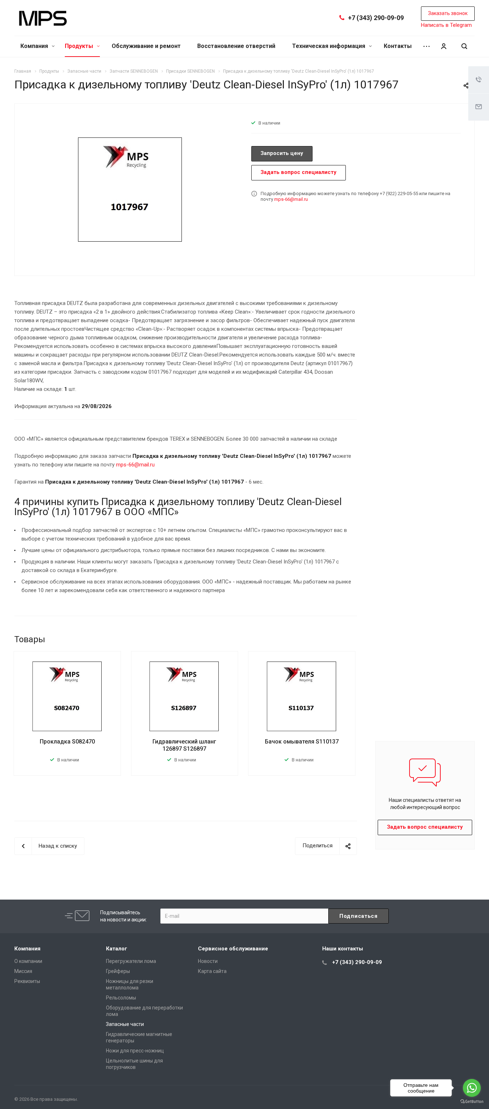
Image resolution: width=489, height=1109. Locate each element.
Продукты (80, 46)
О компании (28, 961)
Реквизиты (27, 981)
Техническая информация (329, 46)
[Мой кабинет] (443, 46)
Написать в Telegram (446, 25)
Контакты (398, 46)
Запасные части (125, 1024)
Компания (34, 46)
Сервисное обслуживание (233, 948)
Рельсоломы (121, 998)
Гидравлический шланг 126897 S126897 (184, 745)
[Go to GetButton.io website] (471, 1101)
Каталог (116, 948)
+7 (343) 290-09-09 (376, 17)
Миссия (23, 971)
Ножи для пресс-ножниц (135, 1051)
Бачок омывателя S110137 (302, 741)
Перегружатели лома (131, 961)
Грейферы (118, 971)
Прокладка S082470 (67, 741)
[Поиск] (464, 46)
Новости (208, 961)
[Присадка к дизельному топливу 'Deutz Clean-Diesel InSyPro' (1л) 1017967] (130, 189)
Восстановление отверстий (236, 46)
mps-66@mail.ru (291, 199)
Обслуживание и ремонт (146, 46)
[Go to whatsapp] (472, 1088)
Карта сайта (212, 971)
